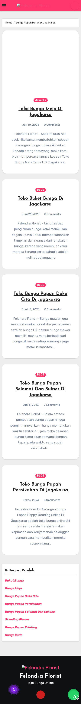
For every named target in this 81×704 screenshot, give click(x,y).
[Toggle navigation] (4, 5)
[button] (73, 694)
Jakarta (40, 100)
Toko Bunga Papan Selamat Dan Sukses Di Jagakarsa (40, 389)
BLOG (40, 189)
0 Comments (52, 124)
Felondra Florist (40, 676)
